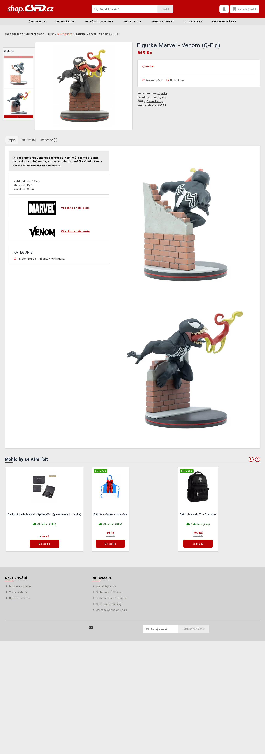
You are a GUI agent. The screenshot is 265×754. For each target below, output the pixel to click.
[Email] (91, 627)
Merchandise (131, 21)
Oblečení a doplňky (99, 21)
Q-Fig (154, 97)
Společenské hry (224, 21)
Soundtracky (193, 21)
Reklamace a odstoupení (111, 598)
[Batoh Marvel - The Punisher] (198, 486)
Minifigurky (58, 258)
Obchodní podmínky (109, 604)
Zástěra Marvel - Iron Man (110, 514)
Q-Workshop (155, 101)
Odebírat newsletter (193, 628)
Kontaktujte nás (106, 586)
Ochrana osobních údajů (111, 609)
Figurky (43, 258)
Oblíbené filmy (65, 21)
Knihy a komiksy (162, 21)
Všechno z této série (75, 207)
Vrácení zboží (18, 592)
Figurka (162, 93)
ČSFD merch (37, 21)
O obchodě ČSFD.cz (108, 592)
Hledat (165, 9)
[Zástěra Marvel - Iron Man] (110, 486)
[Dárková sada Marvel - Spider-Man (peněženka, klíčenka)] (44, 486)
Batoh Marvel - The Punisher (198, 514)
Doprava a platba (20, 586)
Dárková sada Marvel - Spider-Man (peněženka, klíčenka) (44, 514)
